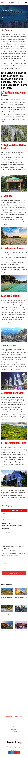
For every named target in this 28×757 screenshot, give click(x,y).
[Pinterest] (2, 30)
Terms (14, 721)
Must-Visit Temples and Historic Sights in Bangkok (21, 597)
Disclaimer (14, 729)
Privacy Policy (14, 724)
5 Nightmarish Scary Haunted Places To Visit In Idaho (21, 614)
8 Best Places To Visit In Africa (7, 597)
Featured (10, 10)
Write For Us (14, 731)
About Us (14, 719)
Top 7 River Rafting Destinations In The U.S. (7, 614)
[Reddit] (8, 30)
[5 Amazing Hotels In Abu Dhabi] (21, 625)
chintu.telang (6, 17)
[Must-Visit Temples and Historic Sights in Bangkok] (21, 591)
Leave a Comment (14, 510)
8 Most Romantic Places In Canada (7, 631)
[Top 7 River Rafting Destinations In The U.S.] (7, 608)
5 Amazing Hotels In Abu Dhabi (21, 631)
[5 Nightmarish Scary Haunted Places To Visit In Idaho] (21, 608)
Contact (14, 726)
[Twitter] (11, 30)
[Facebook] (5, 30)
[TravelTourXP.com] (14, 2)
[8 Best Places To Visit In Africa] (7, 591)
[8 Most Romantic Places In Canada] (7, 625)
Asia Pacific (4, 10)
